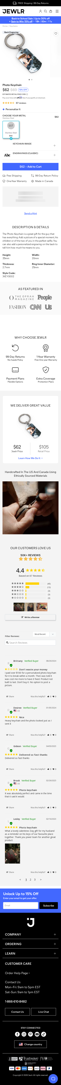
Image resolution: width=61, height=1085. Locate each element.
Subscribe (48, 905)
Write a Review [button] (32, 617)
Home (5, 26)
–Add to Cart (30, 166)
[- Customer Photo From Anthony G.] (41, 607)
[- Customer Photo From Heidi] (30, 607)
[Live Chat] (53, 1078)
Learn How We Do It (29, 458)
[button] (49, 696)
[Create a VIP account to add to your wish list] (55, 33)
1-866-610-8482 (16, 1001)
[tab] (29, 79)
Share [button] (11, 696)
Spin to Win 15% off (21, 21)
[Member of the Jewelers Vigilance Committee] (46, 1059)
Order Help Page (16, 973)
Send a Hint (30, 213)
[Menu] (57, 11)
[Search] (45, 11)
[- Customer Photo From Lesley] (19, 607)
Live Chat (43, 1012)
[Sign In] (40, 11)
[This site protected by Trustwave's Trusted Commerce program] (29, 1059)
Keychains (14, 26)
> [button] (41, 879)
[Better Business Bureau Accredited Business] (13, 1059)
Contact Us (17, 1012)
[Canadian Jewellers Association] (30, 1063)
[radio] (11, 129)
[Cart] (50, 11)
